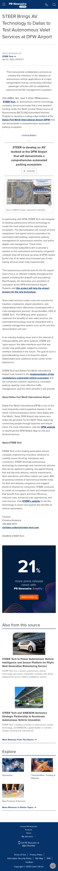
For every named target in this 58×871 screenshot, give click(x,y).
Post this (31, 170)
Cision (34, 866)
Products (28, 829)
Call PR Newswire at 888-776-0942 (29, 844)
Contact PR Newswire (28, 826)
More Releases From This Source (18, 739)
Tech (12, 101)
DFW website (48, 427)
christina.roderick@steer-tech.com (20, 527)
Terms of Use (20, 854)
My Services (27, 836)
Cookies (29, 862)
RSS (49, 858)
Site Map (39, 858)
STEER (6, 101)
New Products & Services (14, 801)
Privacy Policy (36, 854)
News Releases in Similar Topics (17, 807)
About (28, 833)
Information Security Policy (19, 858)
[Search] (54, 4)
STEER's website (31, 501)
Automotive (7, 775)
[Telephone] (46, 4)
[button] (29, 191)
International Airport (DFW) (26, 119)
